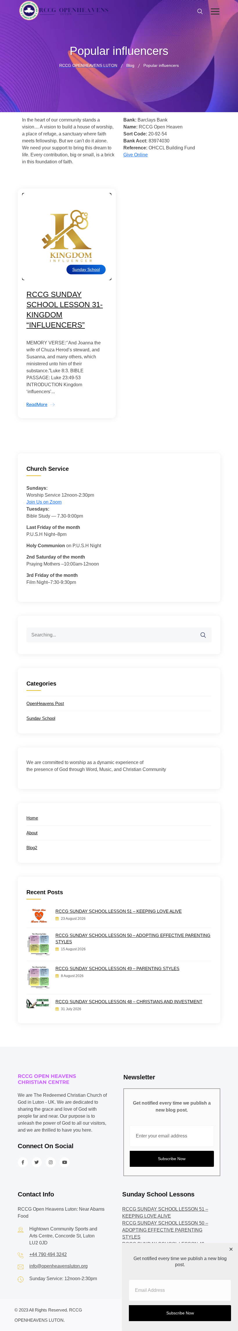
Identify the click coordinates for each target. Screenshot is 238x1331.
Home (32, 817)
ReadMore (36, 404)
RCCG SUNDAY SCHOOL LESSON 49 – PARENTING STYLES (117, 968)
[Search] (207, 631)
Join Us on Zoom (44, 502)
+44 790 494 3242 (48, 1254)
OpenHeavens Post (45, 703)
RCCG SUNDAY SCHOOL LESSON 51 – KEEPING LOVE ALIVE (118, 911)
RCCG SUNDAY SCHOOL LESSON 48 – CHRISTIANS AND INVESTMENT (128, 1001)
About (31, 832)
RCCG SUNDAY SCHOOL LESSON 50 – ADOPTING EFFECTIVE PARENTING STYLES (132, 938)
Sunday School (86, 269)
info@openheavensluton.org (58, 1266)
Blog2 (31, 847)
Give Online (135, 154)
